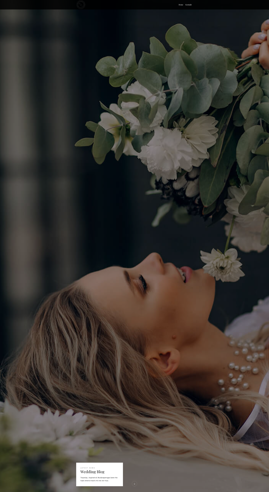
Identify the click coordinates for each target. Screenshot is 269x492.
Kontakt (188, 5)
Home (181, 5)
